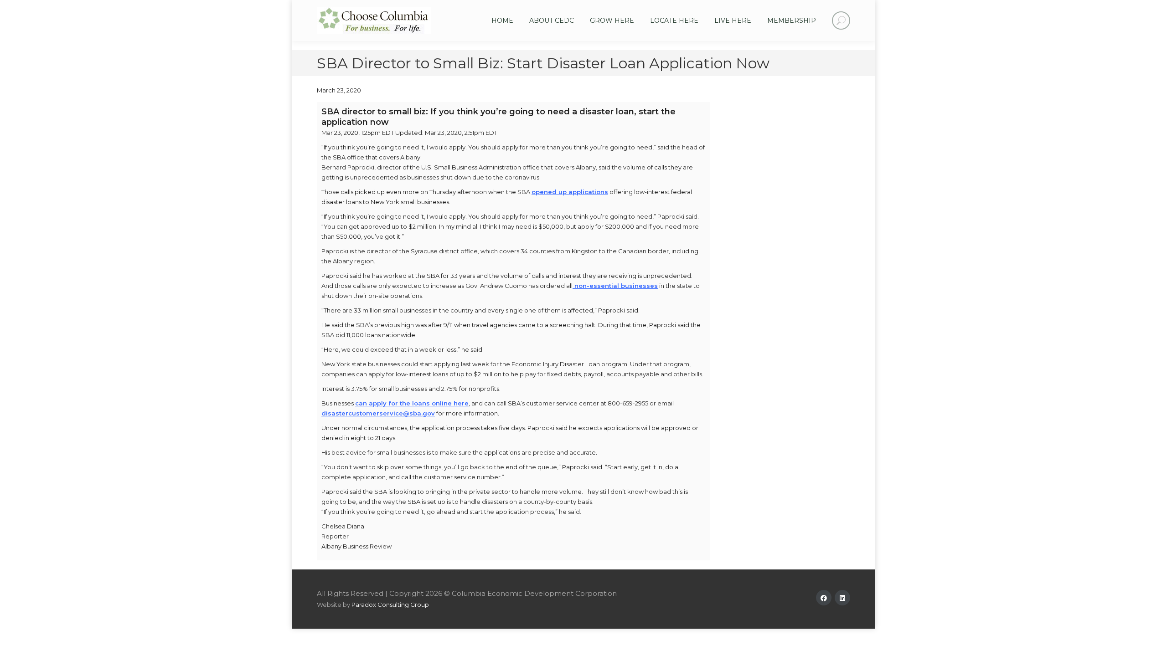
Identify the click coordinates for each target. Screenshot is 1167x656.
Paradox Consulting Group (390, 604)
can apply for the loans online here (412, 403)
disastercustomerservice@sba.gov (378, 413)
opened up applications (570, 191)
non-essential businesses (615, 285)
